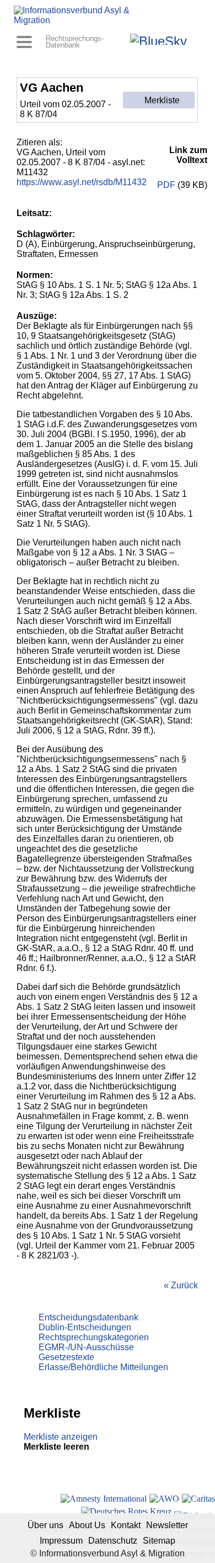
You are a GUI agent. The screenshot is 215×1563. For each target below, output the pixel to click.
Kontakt (126, 1525)
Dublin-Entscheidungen (85, 1327)
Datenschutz (112, 1540)
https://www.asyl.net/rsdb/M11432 (82, 182)
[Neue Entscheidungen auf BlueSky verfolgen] (158, 39)
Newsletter (167, 1525)
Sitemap (159, 1540)
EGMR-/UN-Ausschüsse (86, 1347)
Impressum (61, 1540)
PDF (166, 185)
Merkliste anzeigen (61, 1436)
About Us (87, 1525)
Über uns (45, 1525)
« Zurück (181, 1285)
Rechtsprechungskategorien (94, 1337)
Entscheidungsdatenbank (88, 1317)
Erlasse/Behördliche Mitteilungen (103, 1367)
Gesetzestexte (66, 1357)
